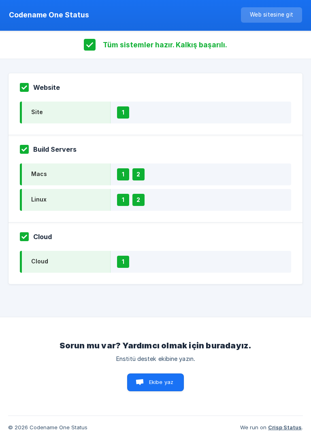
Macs (39, 173)
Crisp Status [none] (285, 427)
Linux (39, 199)
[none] (49, 15)
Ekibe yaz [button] (161, 382)
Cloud (39, 261)
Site (37, 111)
